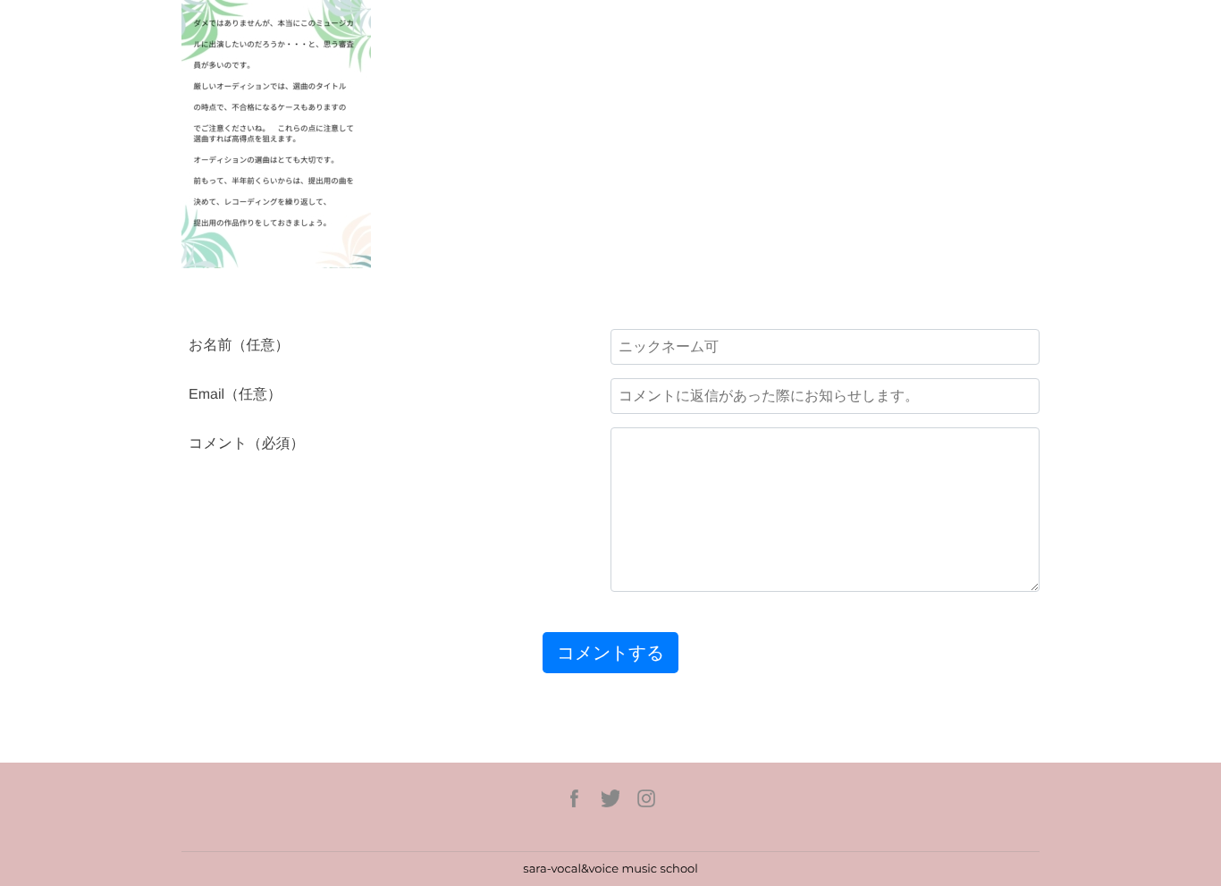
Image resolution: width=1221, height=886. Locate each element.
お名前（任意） (239, 345)
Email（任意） (235, 394)
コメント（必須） (247, 443)
